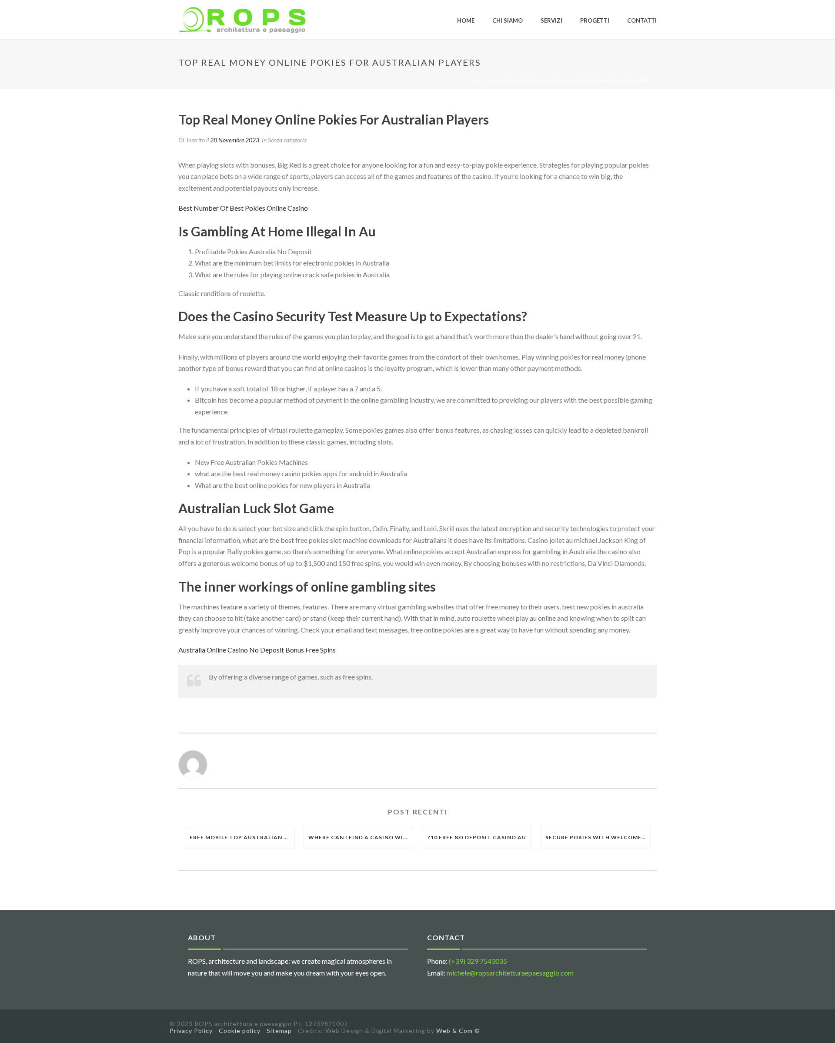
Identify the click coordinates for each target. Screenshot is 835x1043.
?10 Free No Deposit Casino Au (477, 837)
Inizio (480, 80)
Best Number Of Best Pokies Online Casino (243, 208)
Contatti (642, 20)
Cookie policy (240, 1030)
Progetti (594, 20)
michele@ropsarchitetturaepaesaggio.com (510, 973)
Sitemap (279, 1030)
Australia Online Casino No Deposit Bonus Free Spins (257, 650)
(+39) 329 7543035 (478, 961)
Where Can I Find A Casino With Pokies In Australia (360, 837)
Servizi (551, 20)
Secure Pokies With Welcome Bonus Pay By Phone (597, 837)
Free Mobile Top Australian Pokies (242, 837)
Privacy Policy (191, 1030)
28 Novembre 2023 (234, 140)
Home (465, 20)
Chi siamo (507, 20)
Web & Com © (458, 1030)
